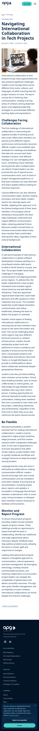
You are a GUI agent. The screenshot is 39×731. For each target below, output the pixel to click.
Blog (3, 15)
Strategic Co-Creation (11, 684)
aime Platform (8, 674)
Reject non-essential (19, 720)
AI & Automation (9, 677)
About (5, 695)
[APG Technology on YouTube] (10, 642)
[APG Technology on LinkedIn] (5, 642)
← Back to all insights (10, 606)
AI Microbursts (8, 663)
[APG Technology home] (6, 4)
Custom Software (9, 681)
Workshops (7, 659)
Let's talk (27, 4)
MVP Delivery (8, 652)
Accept (19, 725)
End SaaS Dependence (11, 656)
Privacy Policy (13, 715)
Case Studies (8, 698)
